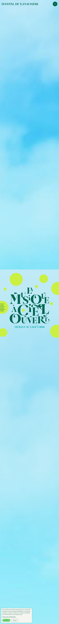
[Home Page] (20, 4)
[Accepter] (6, 620)
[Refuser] (14, 620)
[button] (55, 4)
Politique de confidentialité (9, 617)
